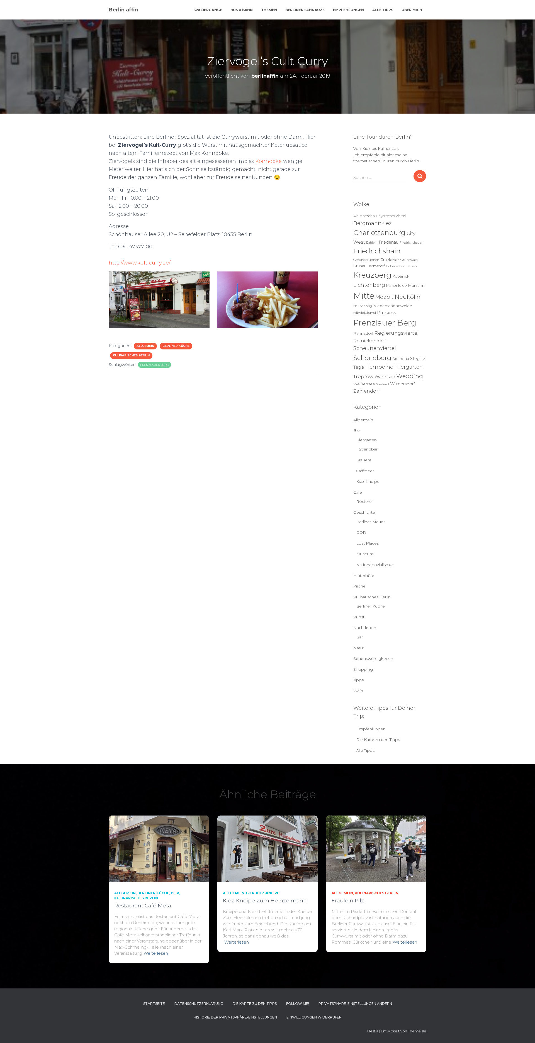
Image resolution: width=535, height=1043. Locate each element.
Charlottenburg (379, 233)
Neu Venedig (362, 306)
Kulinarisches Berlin (131, 355)
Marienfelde (396, 285)
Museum (365, 553)
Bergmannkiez (372, 223)
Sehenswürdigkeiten (373, 658)
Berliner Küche (175, 346)
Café (357, 492)
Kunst (358, 617)
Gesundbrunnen (366, 260)
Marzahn (416, 285)
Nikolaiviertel (364, 313)
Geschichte (364, 512)
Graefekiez (389, 260)
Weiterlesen (156, 953)
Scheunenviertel (374, 348)
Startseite (154, 1004)
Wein (358, 690)
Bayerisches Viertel (391, 216)
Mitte (363, 296)
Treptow (363, 376)
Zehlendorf (366, 391)
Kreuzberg (372, 275)
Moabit (384, 297)
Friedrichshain (376, 251)
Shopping (363, 669)
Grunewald (409, 260)
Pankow (387, 312)
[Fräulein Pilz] (376, 848)
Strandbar (368, 449)
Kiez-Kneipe (368, 481)
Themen (269, 10)
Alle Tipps (382, 10)
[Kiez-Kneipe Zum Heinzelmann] (267, 848)
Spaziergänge (207, 10)
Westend (382, 384)
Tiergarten (409, 367)
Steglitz (417, 358)
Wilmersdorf (402, 383)
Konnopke (268, 161)
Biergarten (366, 439)
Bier (357, 430)
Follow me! (297, 1004)
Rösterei (364, 501)
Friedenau (388, 242)
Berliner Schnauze (305, 10)
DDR (361, 532)
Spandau (400, 358)
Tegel (359, 367)
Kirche (359, 586)
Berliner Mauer (370, 521)
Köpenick (401, 276)
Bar (359, 637)
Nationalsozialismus (375, 564)
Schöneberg (372, 358)
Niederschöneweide (392, 305)
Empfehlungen (348, 10)
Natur (358, 647)
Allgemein (145, 346)
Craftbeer (365, 470)
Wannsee (384, 376)
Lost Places (367, 543)
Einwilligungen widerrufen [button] (314, 1017)
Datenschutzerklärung (198, 1004)
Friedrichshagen (411, 242)
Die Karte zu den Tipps (378, 739)
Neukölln (407, 296)
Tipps (358, 679)
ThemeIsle (417, 1031)
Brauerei (364, 459)
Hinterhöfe (363, 575)
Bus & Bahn (241, 10)
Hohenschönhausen (401, 266)
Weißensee (364, 384)
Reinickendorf (369, 340)
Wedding (409, 376)
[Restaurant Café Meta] (159, 848)
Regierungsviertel (396, 333)
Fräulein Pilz (348, 900)
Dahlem (372, 242)
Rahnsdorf (363, 333)
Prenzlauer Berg (154, 365)
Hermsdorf (376, 266)
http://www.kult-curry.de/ (140, 263)
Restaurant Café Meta (142, 905)
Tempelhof (381, 367)
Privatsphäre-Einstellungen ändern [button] (355, 1004)
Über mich (412, 10)
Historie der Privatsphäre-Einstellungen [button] (235, 1017)
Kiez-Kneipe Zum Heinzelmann (265, 900)
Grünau (359, 266)
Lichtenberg (369, 285)
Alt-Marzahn (364, 216)
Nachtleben (364, 627)
